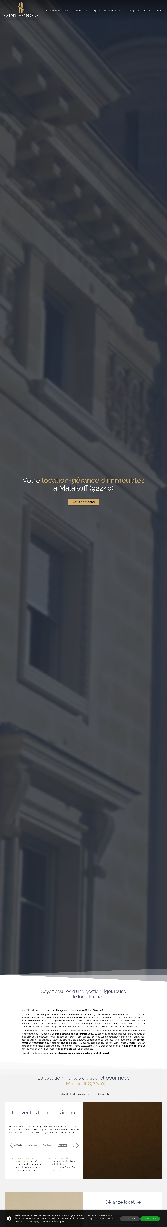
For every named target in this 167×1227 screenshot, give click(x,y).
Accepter (151, 1218)
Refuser (131, 1218)
